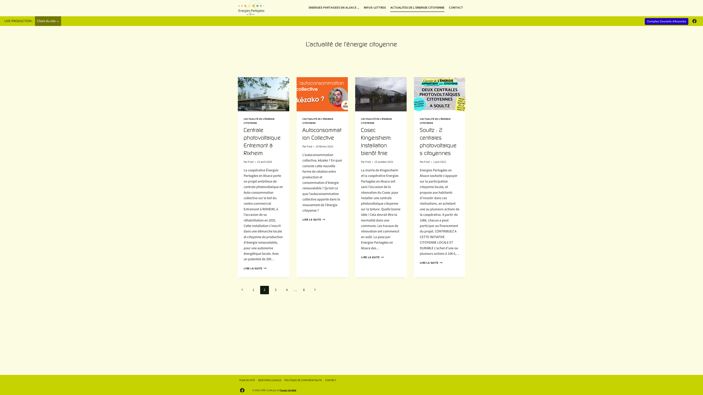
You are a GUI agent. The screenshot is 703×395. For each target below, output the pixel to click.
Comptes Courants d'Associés (666, 21)
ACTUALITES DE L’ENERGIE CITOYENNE (417, 8)
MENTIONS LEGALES (269, 380)
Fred (250, 162)
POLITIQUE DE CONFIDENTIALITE (303, 380)
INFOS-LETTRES (375, 8)
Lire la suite (255, 268)
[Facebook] (694, 21)
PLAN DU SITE (247, 380)
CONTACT (456, 8)
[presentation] (263, 94)
